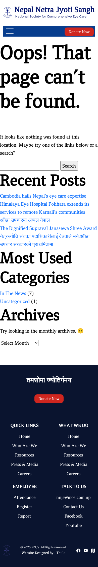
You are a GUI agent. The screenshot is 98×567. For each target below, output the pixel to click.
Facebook (74, 516)
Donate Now (79, 32)
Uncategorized (15, 301)
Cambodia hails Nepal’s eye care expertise (43, 196)
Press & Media (24, 464)
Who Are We (24, 445)
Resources (24, 454)
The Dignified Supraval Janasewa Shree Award (48, 228)
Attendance (24, 497)
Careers (24, 473)
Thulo (61, 553)
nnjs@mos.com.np (73, 497)
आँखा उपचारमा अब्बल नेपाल (25, 220)
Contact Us (73, 506)
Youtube (73, 525)
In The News (13, 293)
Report (24, 516)
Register (24, 506)
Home (24, 436)
